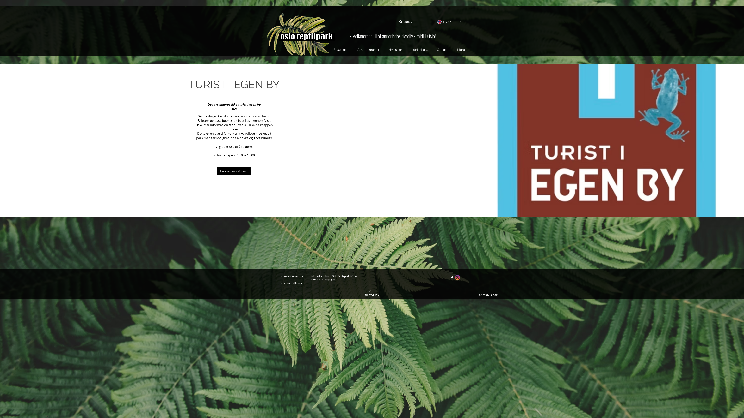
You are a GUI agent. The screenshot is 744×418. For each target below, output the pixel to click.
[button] (341, 49)
